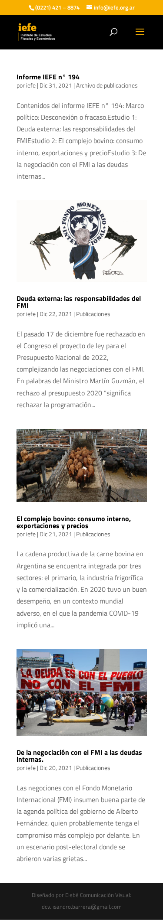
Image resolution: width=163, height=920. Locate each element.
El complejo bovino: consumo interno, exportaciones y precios (74, 522)
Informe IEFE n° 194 (48, 77)
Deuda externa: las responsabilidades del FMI (79, 301)
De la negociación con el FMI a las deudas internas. (79, 755)
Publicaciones (93, 313)
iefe (31, 85)
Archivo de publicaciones (107, 85)
